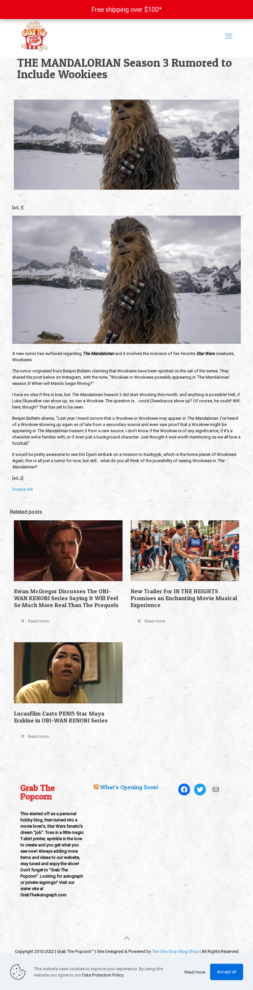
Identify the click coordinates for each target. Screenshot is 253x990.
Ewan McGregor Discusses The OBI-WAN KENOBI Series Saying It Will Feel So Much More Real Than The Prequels (66, 598)
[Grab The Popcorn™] (83, 36)
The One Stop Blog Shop (175, 951)
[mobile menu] (228, 36)
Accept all (226, 971)
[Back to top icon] (126, 938)
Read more (194, 972)
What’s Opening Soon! (129, 787)
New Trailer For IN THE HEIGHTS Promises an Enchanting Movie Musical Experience (183, 598)
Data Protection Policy (102, 975)
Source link (22, 489)
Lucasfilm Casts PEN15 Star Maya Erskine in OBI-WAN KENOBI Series (61, 717)
